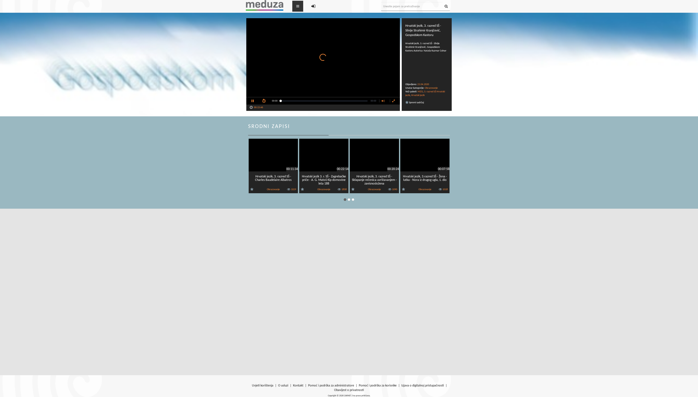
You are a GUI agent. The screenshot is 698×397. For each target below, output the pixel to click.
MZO (420, 91)
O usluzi (283, 385)
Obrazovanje (431, 88)
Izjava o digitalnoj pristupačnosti (422, 385)
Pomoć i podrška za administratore (331, 385)
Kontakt (298, 385)
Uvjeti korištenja (262, 385)
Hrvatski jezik (418, 95)
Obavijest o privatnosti (349, 390)
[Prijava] (313, 6)
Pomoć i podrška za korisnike (378, 385)
